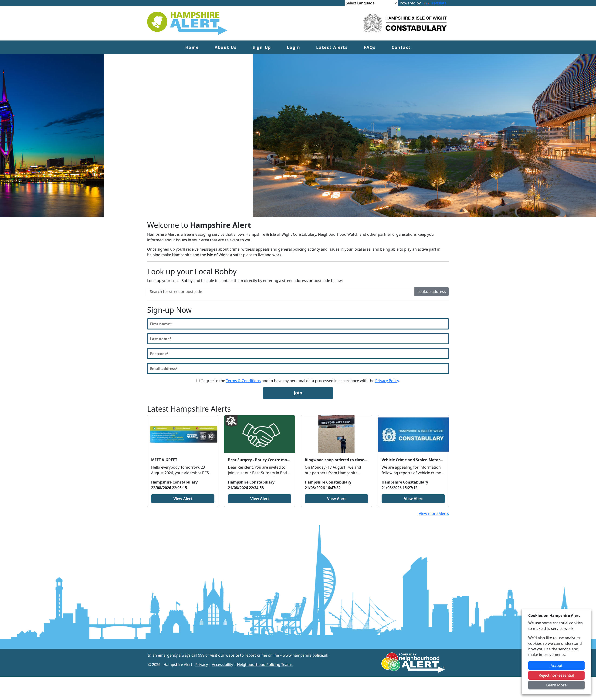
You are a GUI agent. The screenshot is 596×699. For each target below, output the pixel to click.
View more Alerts (434, 513)
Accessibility (222, 664)
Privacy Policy (387, 380)
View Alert (182, 498)
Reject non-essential (556, 675)
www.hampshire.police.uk (305, 655)
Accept (556, 665)
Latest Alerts (332, 47)
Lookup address (431, 291)
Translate (438, 3)
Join (298, 393)
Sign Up (262, 47)
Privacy (201, 664)
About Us (226, 47)
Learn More (556, 685)
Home (192, 47)
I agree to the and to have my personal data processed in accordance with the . (300, 380)
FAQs (370, 47)
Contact (401, 47)
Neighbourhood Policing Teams (265, 664)
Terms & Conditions (243, 380)
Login (293, 47)
